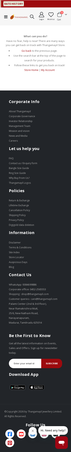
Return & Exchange (19, 200)
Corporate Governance (22, 116)
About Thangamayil (20, 111)
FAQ (11, 158)
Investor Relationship (21, 121)
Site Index (14, 252)
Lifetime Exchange (19, 205)
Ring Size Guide (17, 173)
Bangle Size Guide (19, 168)
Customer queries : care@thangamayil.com (33, 299)
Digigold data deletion (21, 225)
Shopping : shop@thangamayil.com (29, 294)
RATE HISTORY (11, 3)
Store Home (31, 70)
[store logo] (19, 16)
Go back (26, 50)
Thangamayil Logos (20, 182)
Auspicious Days (18, 262)
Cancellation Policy (19, 210)
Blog (11, 267)
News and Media (18, 135)
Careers (13, 140)
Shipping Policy (17, 215)
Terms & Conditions (20, 247)
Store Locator (16, 257)
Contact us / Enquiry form (23, 163)
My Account (48, 70)
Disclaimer (15, 242)
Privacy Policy (16, 220)
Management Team (20, 126)
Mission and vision (19, 131)
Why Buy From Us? (19, 178)
